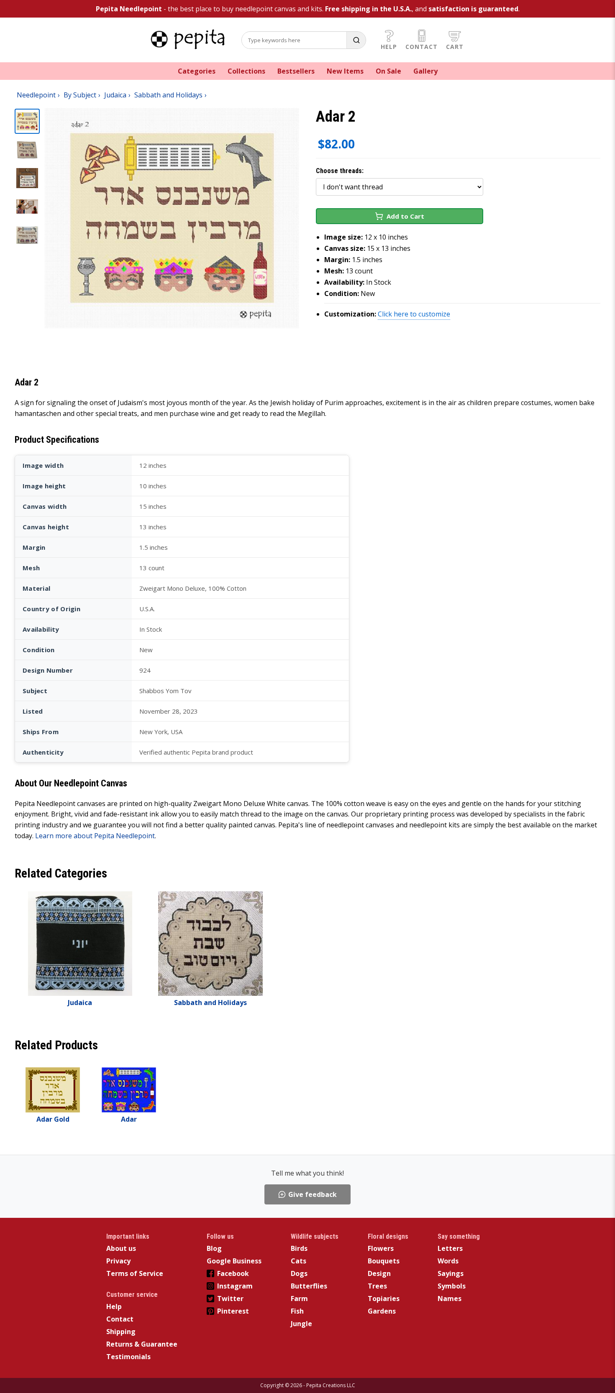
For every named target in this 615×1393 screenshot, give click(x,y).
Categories (196, 71)
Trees (377, 1286)
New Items (345, 71)
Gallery (425, 71)
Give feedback (312, 1194)
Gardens (382, 1311)
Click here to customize (414, 314)
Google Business (234, 1260)
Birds (299, 1248)
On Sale (388, 71)
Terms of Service (134, 1273)
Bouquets (384, 1260)
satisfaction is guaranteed (473, 8)
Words (448, 1260)
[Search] (356, 40)
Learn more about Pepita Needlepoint (95, 835)
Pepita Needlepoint (129, 8)
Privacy (118, 1260)
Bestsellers (296, 71)
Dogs (299, 1273)
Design (379, 1273)
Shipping (121, 1331)
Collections (246, 71)
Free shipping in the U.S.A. (368, 8)
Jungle (301, 1323)
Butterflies (309, 1286)
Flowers (381, 1248)
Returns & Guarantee (141, 1344)
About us (121, 1248)
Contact (421, 47)
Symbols (452, 1286)
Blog (214, 1248)
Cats (298, 1260)
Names (449, 1298)
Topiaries (384, 1298)
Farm (299, 1298)
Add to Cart (405, 216)
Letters (450, 1248)
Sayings (451, 1273)
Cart (455, 47)
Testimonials (128, 1356)
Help (389, 47)
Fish (297, 1311)
